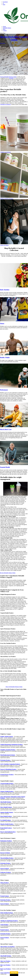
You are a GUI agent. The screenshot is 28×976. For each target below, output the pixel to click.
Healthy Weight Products (6, 736)
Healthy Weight (5, 357)
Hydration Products (5, 760)
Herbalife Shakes (7, 27)
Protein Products (4, 929)
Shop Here (2, 43)
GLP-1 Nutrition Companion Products (10, 764)
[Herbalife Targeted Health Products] (14, 453)
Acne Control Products (6, 972)
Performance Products (6, 840)
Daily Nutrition (4, 289)
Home (4, 26)
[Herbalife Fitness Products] (14, 309)
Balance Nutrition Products (6, 198)
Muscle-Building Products (7, 858)
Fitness (2, 323)
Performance (4, 390)
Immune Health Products (6, 812)
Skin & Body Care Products (7, 946)
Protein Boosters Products (7, 774)
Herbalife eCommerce (5, 104)
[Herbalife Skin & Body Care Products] (14, 415)
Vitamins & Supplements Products (9, 920)
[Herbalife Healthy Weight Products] (14, 343)
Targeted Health (5, 467)
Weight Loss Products (5, 152)
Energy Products (4, 868)
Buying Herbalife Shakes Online (7, 572)
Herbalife (11, 78)
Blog (4, 29)
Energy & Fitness (4, 245)
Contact (5, 30)
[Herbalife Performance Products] (14, 376)
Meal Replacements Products (7, 755)
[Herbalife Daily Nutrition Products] (14, 275)
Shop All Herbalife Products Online (14, 686)
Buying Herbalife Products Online (14, 38)
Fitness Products (4, 882)
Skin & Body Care (5, 429)
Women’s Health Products (7, 791)
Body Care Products (5, 968)
